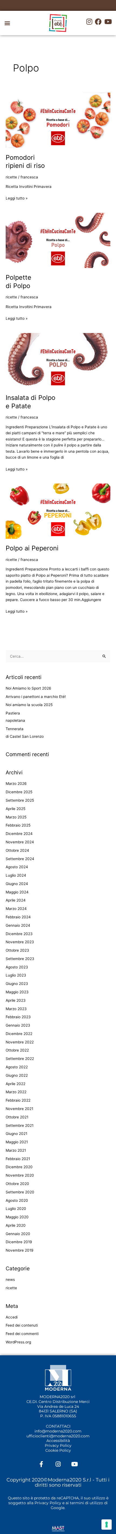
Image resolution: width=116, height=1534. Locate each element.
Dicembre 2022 (19, 1034)
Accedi (12, 1317)
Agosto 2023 (17, 967)
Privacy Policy (58, 1445)
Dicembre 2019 (19, 1242)
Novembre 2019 (19, 1250)
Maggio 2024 (17, 892)
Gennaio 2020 (18, 1234)
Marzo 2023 (16, 1009)
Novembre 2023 (20, 942)
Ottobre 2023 (17, 950)
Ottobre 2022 (17, 1050)
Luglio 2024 (16, 875)
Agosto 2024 (17, 867)
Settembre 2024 (20, 859)
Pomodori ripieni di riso (25, 162)
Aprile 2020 (16, 1225)
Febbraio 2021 (18, 1159)
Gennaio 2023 (18, 1025)
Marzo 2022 (16, 1092)
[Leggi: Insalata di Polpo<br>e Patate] (58, 360)
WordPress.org (18, 1342)
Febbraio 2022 (18, 1100)
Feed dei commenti (22, 1333)
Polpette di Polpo (18, 281)
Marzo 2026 (16, 783)
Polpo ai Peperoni (32, 548)
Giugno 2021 (16, 1133)
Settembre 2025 (20, 800)
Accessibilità (58, 1440)
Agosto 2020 (17, 1200)
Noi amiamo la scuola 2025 (29, 705)
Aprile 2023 (16, 1000)
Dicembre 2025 (19, 792)
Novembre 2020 (20, 1175)
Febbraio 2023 (18, 1017)
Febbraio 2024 (18, 917)
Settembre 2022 (20, 1058)
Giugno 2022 (17, 1075)
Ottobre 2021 (17, 1117)
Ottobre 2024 (17, 850)
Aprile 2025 (15, 809)
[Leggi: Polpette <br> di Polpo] (58, 240)
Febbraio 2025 (18, 825)
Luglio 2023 (16, 975)
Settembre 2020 (20, 1192)
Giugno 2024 (17, 884)
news (10, 1279)
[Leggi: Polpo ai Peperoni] (58, 511)
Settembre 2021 (19, 1125)
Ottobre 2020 (17, 1183)
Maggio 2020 (17, 1217)
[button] (7, 23)
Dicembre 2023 (19, 934)
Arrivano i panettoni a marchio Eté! (36, 696)
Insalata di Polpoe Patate (30, 402)
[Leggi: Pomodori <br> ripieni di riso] (58, 120)
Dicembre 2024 (19, 833)
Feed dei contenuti (22, 1325)
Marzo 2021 (16, 1150)
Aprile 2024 (16, 900)
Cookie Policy (58, 1450)
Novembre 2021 (19, 1109)
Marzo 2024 (16, 908)
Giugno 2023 (17, 983)
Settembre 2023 (20, 959)
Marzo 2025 (16, 817)
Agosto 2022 (17, 1067)
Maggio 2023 (17, 992)
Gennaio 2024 (18, 925)
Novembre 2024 (20, 842)
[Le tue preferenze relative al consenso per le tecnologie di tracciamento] (106, 1524)
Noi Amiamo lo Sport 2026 (28, 688)
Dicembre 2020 (19, 1167)
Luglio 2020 (16, 1208)
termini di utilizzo (86, 1503)
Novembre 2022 (20, 1042)
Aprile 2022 (15, 1084)
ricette (11, 177)
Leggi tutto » (17, 197)
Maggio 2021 (17, 1142)
